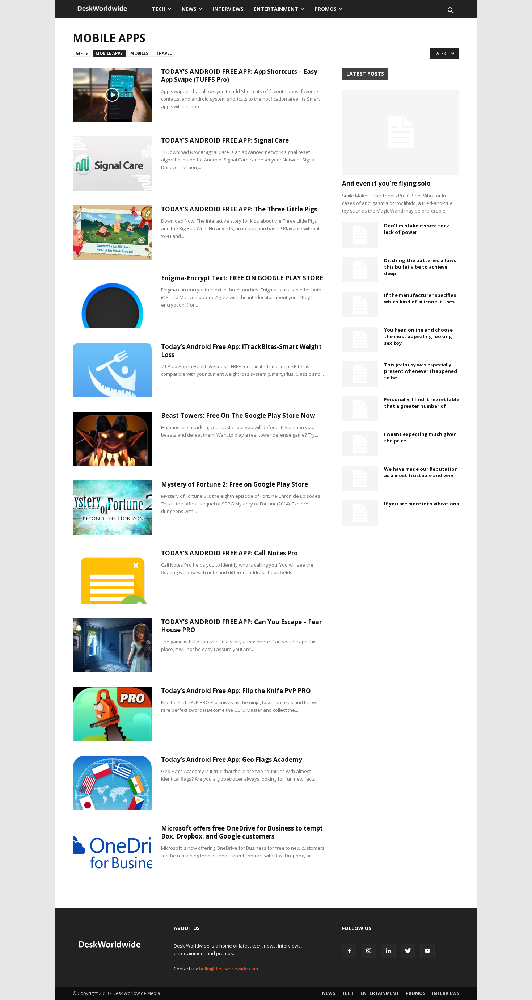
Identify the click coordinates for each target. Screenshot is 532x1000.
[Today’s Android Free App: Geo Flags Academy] (112, 783)
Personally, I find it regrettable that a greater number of (421, 402)
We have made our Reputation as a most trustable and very (421, 472)
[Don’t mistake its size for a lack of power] (360, 235)
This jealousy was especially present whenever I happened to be (420, 371)
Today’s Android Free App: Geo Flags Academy (231, 759)
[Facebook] (349, 951)
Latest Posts (365, 73)
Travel (164, 53)
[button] (450, 11)
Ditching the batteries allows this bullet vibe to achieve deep (420, 267)
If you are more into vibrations (421, 503)
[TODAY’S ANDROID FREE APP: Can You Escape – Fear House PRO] (112, 645)
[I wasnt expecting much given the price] (360, 443)
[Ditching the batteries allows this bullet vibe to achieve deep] (360, 269)
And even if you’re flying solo (386, 183)
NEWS (189, 8)
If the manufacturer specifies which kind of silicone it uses (420, 298)
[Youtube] (427, 951)
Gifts (82, 53)
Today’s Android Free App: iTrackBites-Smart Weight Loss (241, 351)
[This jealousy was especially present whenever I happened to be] (360, 374)
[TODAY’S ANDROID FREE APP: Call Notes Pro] (112, 576)
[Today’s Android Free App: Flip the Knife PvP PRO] (112, 714)
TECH (158, 8)
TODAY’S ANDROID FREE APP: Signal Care (225, 140)
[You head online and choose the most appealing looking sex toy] (360, 339)
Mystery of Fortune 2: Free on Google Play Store (234, 484)
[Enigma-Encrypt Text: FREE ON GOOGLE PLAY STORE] (112, 301)
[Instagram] (369, 951)
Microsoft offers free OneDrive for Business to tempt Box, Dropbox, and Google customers (242, 832)
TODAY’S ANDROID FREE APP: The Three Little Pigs (239, 209)
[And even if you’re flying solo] (400, 132)
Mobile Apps (109, 53)
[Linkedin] (388, 951)
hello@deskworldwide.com (228, 968)
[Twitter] (408, 951)
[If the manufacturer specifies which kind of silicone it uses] (360, 304)
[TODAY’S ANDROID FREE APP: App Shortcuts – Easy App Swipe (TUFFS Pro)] (112, 95)
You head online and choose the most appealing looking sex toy (418, 336)
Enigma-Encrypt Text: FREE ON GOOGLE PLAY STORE (242, 278)
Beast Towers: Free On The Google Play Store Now (238, 415)
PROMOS (325, 8)
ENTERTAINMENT (276, 8)
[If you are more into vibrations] (360, 513)
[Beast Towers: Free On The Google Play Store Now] (112, 439)
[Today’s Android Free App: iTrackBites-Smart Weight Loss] (112, 370)
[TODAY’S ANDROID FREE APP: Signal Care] (112, 163)
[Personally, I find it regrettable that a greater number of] (360, 408)
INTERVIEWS (228, 8)
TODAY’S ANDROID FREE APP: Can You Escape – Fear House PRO (241, 626)
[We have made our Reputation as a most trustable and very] (360, 478)
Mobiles (139, 53)
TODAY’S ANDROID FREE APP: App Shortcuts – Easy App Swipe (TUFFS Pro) (239, 75)
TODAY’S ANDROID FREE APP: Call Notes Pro (229, 553)
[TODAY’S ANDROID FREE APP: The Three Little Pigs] (112, 232)
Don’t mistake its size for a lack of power (417, 228)
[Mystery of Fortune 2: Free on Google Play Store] (112, 507)
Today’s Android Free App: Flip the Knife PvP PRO (236, 690)
